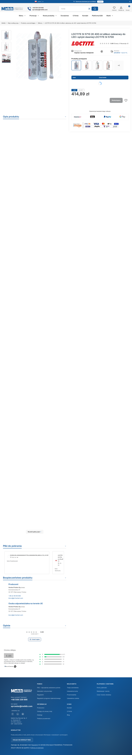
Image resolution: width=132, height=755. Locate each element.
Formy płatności (102, 687)
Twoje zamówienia (72, 687)
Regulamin (40, 695)
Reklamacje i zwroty (103, 691)
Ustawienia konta (72, 691)
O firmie (69, 711)
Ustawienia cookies (73, 698)
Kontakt (69, 708)
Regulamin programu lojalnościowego (49, 698)
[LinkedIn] (17, 714)
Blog (68, 715)
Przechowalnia (71, 695)
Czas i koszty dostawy (104, 695)
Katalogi (39, 715)
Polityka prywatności (43, 718)
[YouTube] (22, 714)
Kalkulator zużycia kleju (44, 691)
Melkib (4, 23)
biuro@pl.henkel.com (16, 598)
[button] (95, 9)
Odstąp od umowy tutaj (44, 711)
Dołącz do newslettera (22, 740)
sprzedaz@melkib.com (21, 706)
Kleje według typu (13, 23)
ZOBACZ (100, 1)
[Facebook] (12, 714)
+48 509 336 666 (19, 699)
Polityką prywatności (36, 748)
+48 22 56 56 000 (15, 596)
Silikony (40, 23)
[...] (38, 56)
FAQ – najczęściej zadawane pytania (48, 687)
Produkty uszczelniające (28, 23)
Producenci (40, 708)
